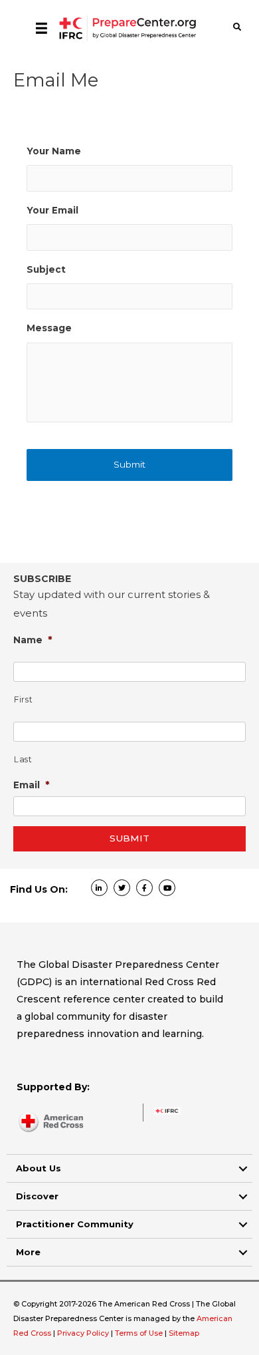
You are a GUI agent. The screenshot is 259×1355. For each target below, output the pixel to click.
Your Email (52, 210)
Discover (37, 1196)
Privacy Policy (84, 1333)
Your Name (54, 151)
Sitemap (184, 1333)
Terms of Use (139, 1333)
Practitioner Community (74, 1224)
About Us (38, 1168)
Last (23, 759)
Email (31, 784)
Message (49, 328)
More (28, 1252)
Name (32, 639)
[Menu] (41, 28)
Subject (46, 269)
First (23, 699)
